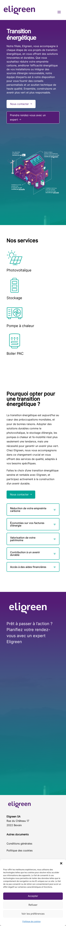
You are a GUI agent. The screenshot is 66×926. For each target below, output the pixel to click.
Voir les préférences (33, 913)
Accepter (33, 895)
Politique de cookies (31, 921)
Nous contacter (19, 104)
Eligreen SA (14, 816)
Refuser (33, 904)
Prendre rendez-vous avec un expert (28, 117)
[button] (61, 863)
